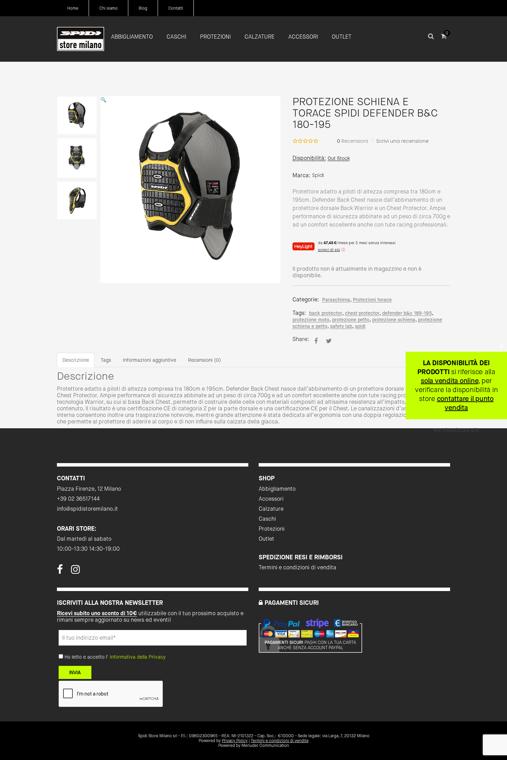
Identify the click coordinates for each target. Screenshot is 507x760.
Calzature (271, 509)
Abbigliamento (277, 489)
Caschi (267, 519)
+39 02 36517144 (78, 499)
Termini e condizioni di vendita (297, 567)
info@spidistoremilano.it (87, 509)
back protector (325, 313)
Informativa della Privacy (138, 657)
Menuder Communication (265, 745)
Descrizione (75, 360)
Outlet (266, 539)
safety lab (341, 326)
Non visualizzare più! (456, 430)
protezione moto (310, 319)
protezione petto (350, 319)
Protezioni (272, 529)
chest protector (362, 313)
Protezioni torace (372, 299)
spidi (360, 326)
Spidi (318, 175)
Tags (106, 360)
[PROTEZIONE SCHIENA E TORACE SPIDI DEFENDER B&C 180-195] (316, 341)
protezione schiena (393, 319)
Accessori (271, 499)
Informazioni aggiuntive (149, 360)
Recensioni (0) (204, 360)
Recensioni (352, 141)
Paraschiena (336, 299)
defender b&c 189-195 (407, 313)
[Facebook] (60, 571)
